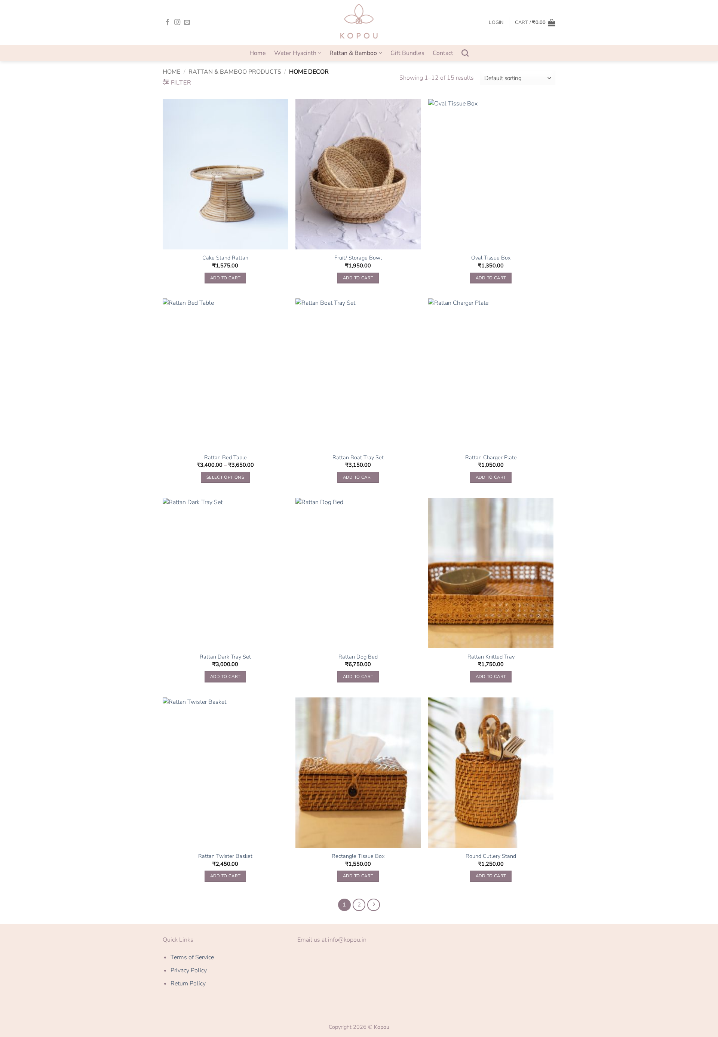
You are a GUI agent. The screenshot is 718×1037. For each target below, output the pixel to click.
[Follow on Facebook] (168, 22)
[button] (496, 22)
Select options (225, 477)
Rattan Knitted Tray (491, 656)
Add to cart (225, 278)
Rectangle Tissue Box (358, 856)
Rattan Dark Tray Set (225, 656)
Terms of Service (192, 957)
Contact (443, 53)
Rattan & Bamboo (353, 53)
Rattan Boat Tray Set (358, 457)
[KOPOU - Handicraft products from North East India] (359, 22)
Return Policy (188, 983)
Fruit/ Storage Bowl (358, 257)
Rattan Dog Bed (358, 656)
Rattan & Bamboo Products (234, 72)
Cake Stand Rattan (225, 257)
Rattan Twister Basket (225, 856)
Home (257, 53)
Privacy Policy (189, 970)
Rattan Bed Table (225, 457)
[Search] (465, 53)
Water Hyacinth (295, 53)
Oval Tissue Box (490, 257)
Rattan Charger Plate (491, 457)
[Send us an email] (187, 22)
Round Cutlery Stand (491, 856)
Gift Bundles (407, 53)
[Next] (373, 905)
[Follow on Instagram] (177, 22)
